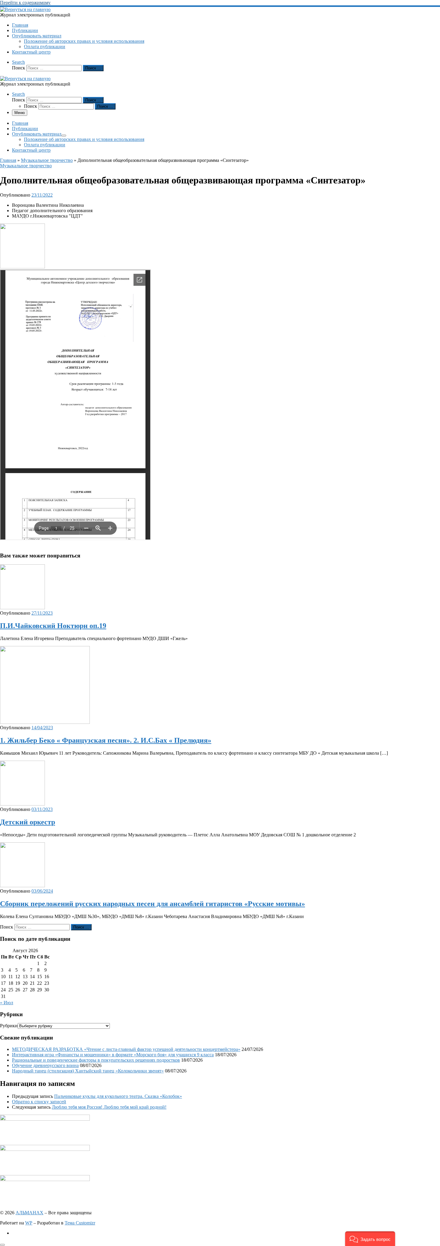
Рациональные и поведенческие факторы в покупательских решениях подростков (96, 1060)
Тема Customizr (80, 1222)
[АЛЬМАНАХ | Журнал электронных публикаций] (25, 9)
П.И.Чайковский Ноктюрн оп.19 (53, 626)
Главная (8, 160)
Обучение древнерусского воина (45, 1065)
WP (28, 1222)
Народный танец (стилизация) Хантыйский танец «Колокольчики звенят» (88, 1070)
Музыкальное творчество (47, 160)
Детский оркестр (27, 822)
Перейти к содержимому (25, 2)
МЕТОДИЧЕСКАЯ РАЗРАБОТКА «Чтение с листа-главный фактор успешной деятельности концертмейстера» (126, 1049)
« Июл (6, 1002)
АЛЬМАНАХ (29, 1212)
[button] (370, 1238)
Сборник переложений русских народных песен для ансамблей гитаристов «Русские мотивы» (152, 904)
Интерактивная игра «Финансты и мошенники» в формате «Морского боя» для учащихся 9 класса (113, 1054)
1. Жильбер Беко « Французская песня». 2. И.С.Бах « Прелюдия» (105, 740)
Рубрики (9, 1025)
